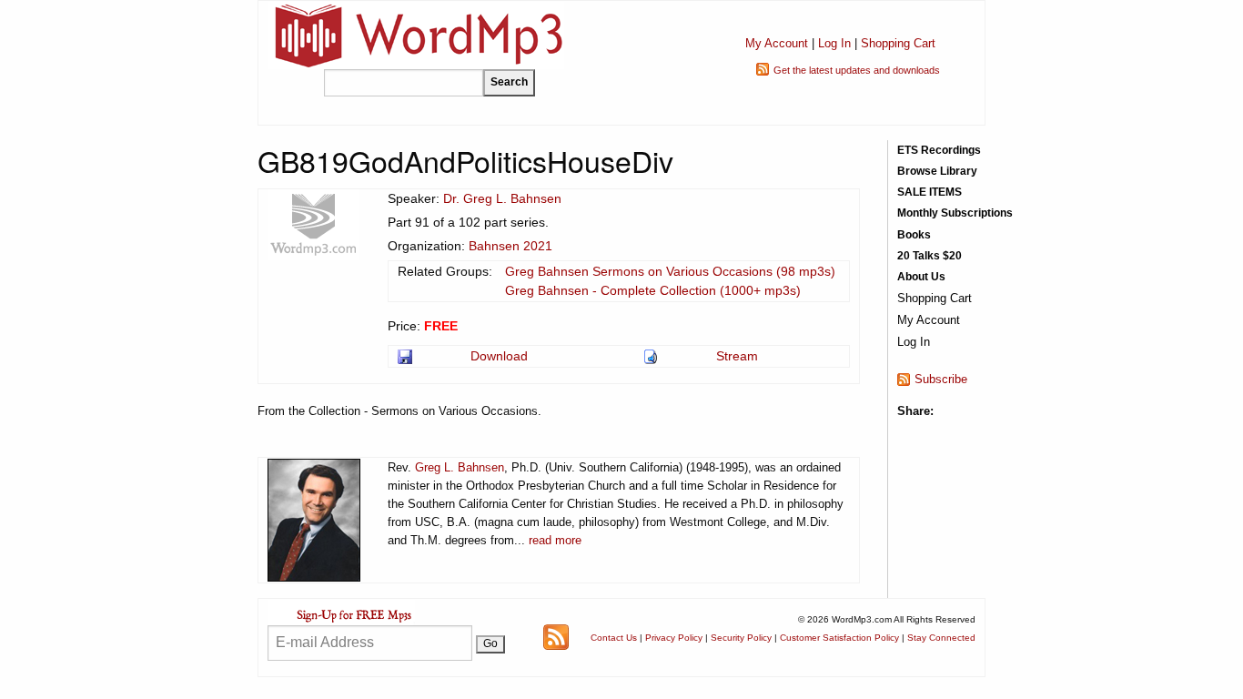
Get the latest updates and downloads (856, 70)
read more (555, 540)
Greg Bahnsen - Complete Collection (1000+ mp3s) (653, 290)
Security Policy (741, 638)
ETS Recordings (939, 150)
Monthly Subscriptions (955, 213)
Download (499, 356)
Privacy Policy (673, 638)
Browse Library (937, 171)
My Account (776, 43)
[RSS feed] (556, 636)
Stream (737, 356)
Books (914, 234)
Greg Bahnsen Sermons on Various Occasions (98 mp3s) (670, 271)
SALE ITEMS (929, 192)
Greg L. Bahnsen (459, 467)
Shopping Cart (898, 43)
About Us (921, 276)
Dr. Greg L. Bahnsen (502, 198)
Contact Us (614, 638)
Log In (834, 43)
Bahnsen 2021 (510, 245)
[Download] (406, 356)
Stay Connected (941, 638)
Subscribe (941, 379)
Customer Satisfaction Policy (839, 638)
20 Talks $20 (929, 255)
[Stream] (652, 356)
